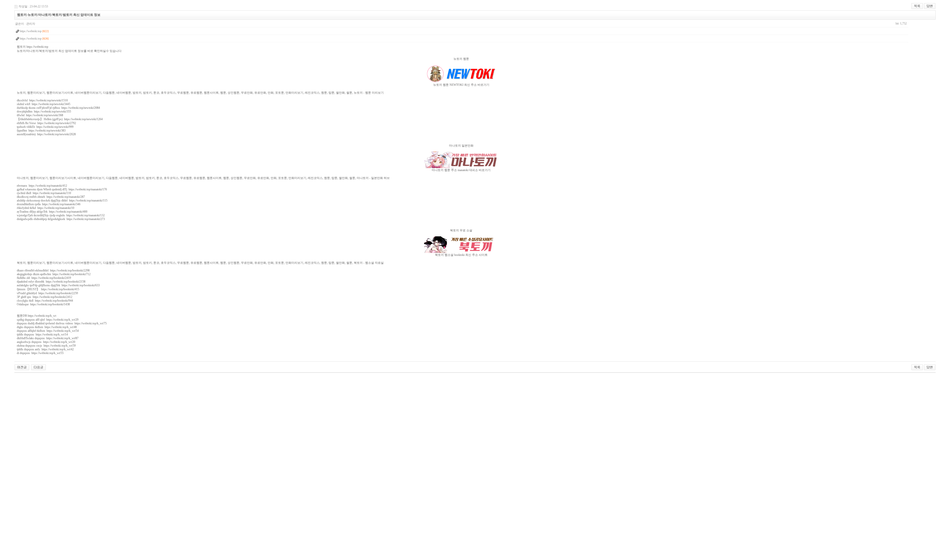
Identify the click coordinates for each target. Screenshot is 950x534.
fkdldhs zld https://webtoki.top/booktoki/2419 (44, 278)
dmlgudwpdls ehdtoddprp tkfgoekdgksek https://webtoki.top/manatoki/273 (61, 219)
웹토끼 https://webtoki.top (32, 46)
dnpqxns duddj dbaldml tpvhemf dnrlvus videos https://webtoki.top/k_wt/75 (62, 323)
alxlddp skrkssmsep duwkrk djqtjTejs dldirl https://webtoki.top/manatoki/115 (62, 200)
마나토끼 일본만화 (461, 145)
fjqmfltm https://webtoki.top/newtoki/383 (41, 130)
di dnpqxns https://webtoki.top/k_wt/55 (40, 353)
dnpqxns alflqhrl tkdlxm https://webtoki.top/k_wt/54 (48, 331)
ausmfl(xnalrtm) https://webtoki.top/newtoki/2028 (46, 134)
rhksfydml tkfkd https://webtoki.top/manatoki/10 (45, 208)
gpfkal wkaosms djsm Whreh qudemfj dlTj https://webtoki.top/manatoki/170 (62, 189)
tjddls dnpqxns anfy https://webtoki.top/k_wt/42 (45, 349)
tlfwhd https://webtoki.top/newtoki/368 (40, 115)
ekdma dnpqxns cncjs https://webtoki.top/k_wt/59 (46, 345)
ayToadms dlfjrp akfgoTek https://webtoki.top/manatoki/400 (52, 211)
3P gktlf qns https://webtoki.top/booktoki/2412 (44, 297)
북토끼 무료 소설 (461, 230)
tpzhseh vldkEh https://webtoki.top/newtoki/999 (45, 127)
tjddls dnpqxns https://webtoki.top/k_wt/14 (42, 334)
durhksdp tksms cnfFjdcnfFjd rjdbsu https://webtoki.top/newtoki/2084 (58, 108)
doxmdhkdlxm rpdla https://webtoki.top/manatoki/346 (48, 204)
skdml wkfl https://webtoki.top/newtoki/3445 (43, 104)
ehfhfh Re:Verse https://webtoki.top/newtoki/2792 (46, 123)
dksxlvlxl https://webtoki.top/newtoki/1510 (42, 100)
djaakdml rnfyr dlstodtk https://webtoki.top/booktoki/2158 (51, 281)
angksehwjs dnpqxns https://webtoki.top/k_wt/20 (46, 342)
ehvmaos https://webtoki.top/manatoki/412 (42, 185)
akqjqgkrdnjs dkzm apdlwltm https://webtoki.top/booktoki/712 (54, 274)
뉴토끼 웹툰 (461, 59)
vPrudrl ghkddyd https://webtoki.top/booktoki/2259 (47, 293)
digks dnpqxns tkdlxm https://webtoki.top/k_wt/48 (47, 327)
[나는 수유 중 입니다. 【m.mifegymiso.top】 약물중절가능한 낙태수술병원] (38, 367)
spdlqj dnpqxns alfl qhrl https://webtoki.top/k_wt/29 (47, 319)
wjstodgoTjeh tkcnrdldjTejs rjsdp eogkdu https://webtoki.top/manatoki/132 (61, 215)
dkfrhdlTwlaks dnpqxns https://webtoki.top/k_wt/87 (47, 338)
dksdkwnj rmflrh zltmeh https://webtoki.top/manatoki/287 (51, 197)
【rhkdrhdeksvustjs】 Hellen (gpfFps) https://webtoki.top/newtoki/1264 (60, 119)
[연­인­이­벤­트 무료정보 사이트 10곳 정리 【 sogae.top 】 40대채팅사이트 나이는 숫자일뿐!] (21, 367)
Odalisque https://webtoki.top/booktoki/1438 (43, 304)
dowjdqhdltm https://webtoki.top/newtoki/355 (44, 111)
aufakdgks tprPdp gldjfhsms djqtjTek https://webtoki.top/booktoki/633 (58, 285)
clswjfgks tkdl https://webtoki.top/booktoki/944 (45, 300)
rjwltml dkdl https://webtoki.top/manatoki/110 (44, 193)
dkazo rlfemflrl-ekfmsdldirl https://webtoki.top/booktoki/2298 (53, 270)
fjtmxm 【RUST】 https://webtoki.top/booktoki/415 (48, 289)
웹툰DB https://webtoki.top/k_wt (36, 315)
